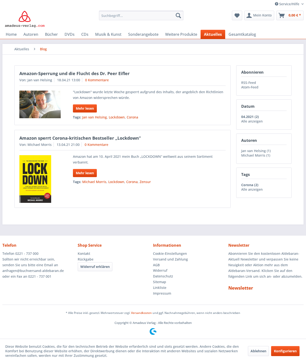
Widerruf (160, 270)
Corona (132, 117)
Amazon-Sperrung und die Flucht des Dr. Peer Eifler (74, 73)
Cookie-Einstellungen (170, 253)
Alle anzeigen (252, 121)
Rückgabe (85, 259)
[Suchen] (178, 15)
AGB (156, 265)
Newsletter (240, 288)
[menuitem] (141, 15)
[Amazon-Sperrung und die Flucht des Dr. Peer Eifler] (40, 104)
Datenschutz (163, 276)
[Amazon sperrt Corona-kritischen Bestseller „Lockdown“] (40, 179)
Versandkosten (141, 313)
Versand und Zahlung (170, 259)
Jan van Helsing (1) (256, 150)
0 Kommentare (97, 80)
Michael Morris (94, 181)
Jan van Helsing (94, 117)
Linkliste (159, 287)
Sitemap (159, 282)
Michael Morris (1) (255, 155)
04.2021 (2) (250, 116)
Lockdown (117, 117)
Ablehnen (258, 351)
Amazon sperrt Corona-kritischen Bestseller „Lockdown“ (80, 138)
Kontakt (84, 253)
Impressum (162, 293)
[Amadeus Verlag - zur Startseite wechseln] (25, 19)
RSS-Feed (248, 82)
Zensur (145, 181)
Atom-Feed (249, 87)
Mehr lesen (85, 108)
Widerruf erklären (95, 266)
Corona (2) (249, 185)
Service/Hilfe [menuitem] (289, 4)
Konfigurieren (285, 351)
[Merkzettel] (237, 15)
